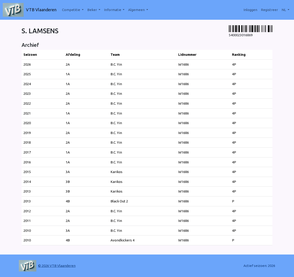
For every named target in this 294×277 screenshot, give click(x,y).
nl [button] (284, 10)
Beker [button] (92, 10)
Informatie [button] (113, 10)
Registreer (269, 10)
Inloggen (250, 10)
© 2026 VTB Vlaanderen (57, 266)
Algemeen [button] (136, 10)
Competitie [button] (71, 10)
